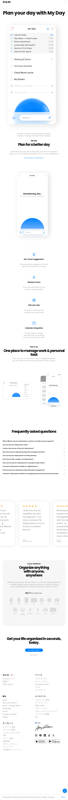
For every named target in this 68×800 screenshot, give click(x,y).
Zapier (5, 717)
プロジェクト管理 (42, 700)
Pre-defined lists (42, 684)
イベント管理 (8, 738)
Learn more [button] (51, 797)
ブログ (37, 687)
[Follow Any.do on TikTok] (49, 735)
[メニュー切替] (65, 2)
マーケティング (41, 703)
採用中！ (6, 681)
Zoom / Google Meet (11, 706)
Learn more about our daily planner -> (34, 158)
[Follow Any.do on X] (53, 735)
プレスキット (40, 690)
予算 (4, 735)
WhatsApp (7, 708)
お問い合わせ (8, 684)
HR (36, 717)
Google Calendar (10, 714)
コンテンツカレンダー (11, 733)
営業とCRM (39, 706)
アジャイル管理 (9, 730)
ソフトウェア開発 (42, 714)
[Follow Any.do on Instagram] (36, 735)
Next (65, 523)
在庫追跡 (6, 741)
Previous (2, 523)
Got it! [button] (63, 797)
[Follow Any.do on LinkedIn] (45, 735)
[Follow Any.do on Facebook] (40, 735)
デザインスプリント (11, 744)
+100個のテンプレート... (12, 750)
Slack (5, 700)
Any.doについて (9, 679)
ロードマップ (8, 747)
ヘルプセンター (41, 679)
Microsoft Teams (10, 703)
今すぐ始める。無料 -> (34, 650)
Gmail (5, 711)
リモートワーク (41, 708)
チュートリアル (41, 681)
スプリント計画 (9, 727)
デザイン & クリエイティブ (46, 711)
